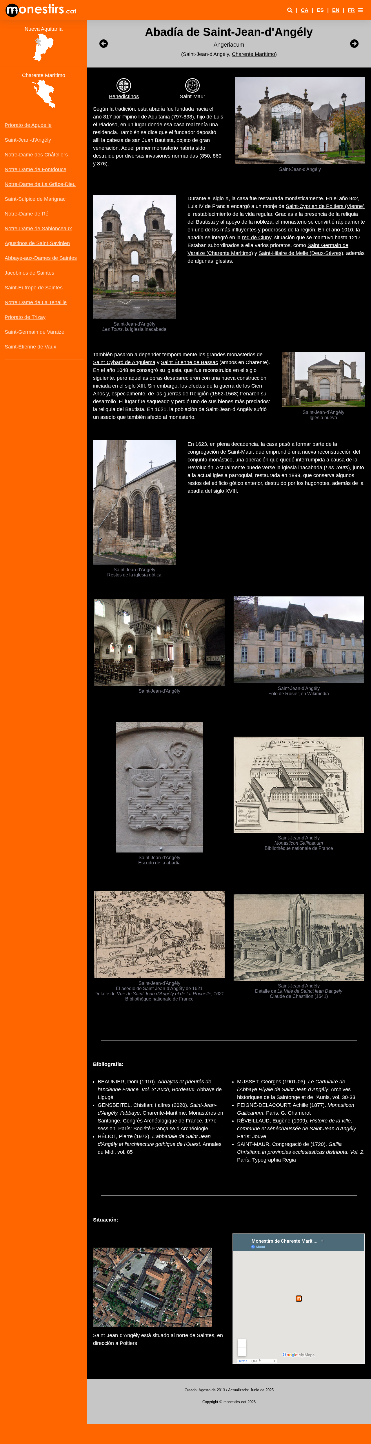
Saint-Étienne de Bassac (189, 362)
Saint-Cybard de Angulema (124, 362)
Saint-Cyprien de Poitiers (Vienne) (325, 206)
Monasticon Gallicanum (298, 843)
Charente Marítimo (253, 54)
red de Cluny (256, 237)
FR (351, 10)
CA (304, 10)
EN (335, 10)
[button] (360, 10)
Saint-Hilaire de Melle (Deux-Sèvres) (301, 253)
